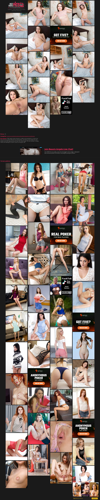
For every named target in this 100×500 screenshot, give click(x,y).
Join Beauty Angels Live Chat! (58, 149)
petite (22, 136)
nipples (33, 136)
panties (27, 136)
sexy (11, 136)
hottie (17, 136)
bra (24, 136)
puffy (20, 136)
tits (15, 136)
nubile (13, 136)
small (30, 136)
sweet (8, 136)
